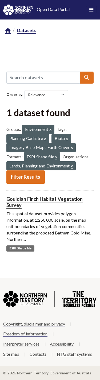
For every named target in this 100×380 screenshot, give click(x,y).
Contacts (38, 354)
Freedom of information (25, 333)
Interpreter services (21, 343)
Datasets (26, 30)
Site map (11, 354)
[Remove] (50, 130)
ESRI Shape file (20, 248)
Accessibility (62, 343)
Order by (14, 94)
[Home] (8, 31)
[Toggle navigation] (91, 10)
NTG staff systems (74, 354)
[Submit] (87, 77)
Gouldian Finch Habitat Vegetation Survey (44, 202)
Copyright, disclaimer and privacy (34, 323)
